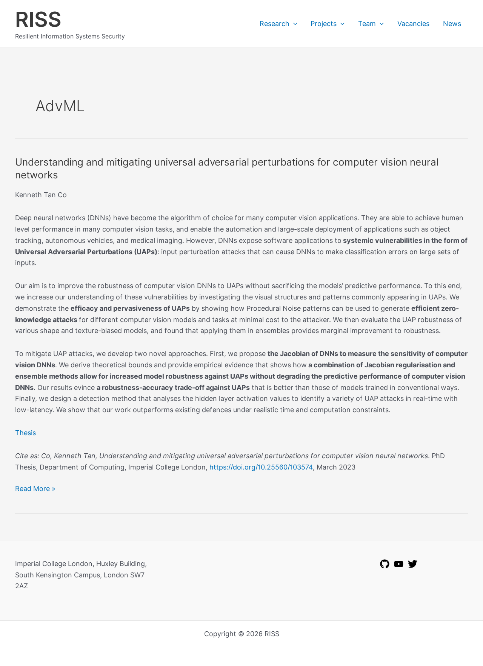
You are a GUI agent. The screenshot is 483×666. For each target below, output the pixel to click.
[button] (293, 24)
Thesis (25, 433)
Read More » (35, 489)
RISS (38, 19)
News (452, 24)
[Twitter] (412, 564)
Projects (324, 24)
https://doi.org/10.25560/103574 (261, 467)
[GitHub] (384, 564)
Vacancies (413, 24)
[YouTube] (398, 564)
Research (274, 24)
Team (367, 24)
